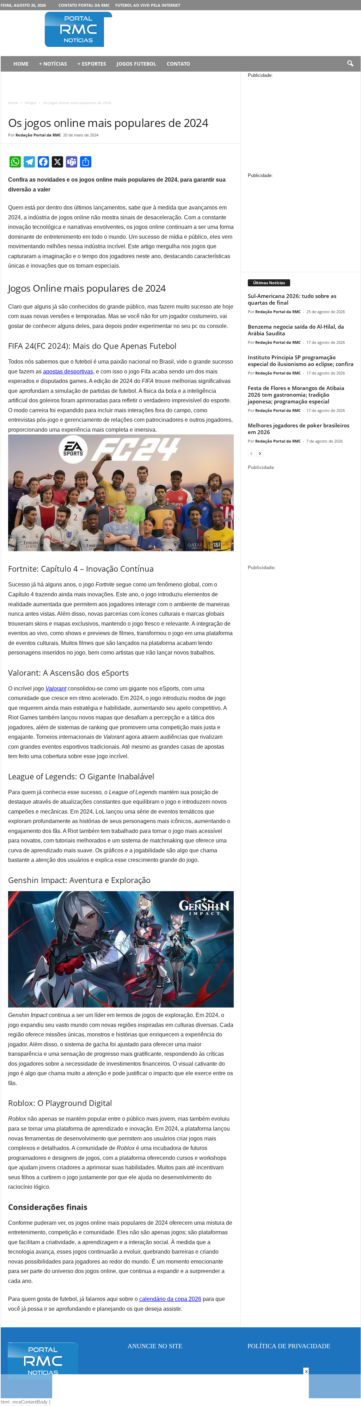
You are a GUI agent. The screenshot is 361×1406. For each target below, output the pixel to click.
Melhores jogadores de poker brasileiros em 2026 (298, 429)
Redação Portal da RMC (38, 135)
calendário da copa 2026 (170, 1299)
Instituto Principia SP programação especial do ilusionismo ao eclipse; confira (301, 360)
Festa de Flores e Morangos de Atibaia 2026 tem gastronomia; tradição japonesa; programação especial (296, 394)
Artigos (30, 102)
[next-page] (259, 453)
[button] (350, 64)
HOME (21, 63)
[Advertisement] (232, 33)
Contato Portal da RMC (84, 5)
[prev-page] (251, 453)
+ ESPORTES (92, 63)
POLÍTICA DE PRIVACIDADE (288, 1346)
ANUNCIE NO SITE (155, 1346)
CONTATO (178, 63)
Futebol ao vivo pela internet (147, 5)
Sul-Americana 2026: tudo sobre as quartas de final (292, 299)
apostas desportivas (68, 372)
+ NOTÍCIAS (53, 63)
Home (13, 102)
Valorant (55, 689)
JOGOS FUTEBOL (136, 63)
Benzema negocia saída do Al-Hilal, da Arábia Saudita (296, 330)
